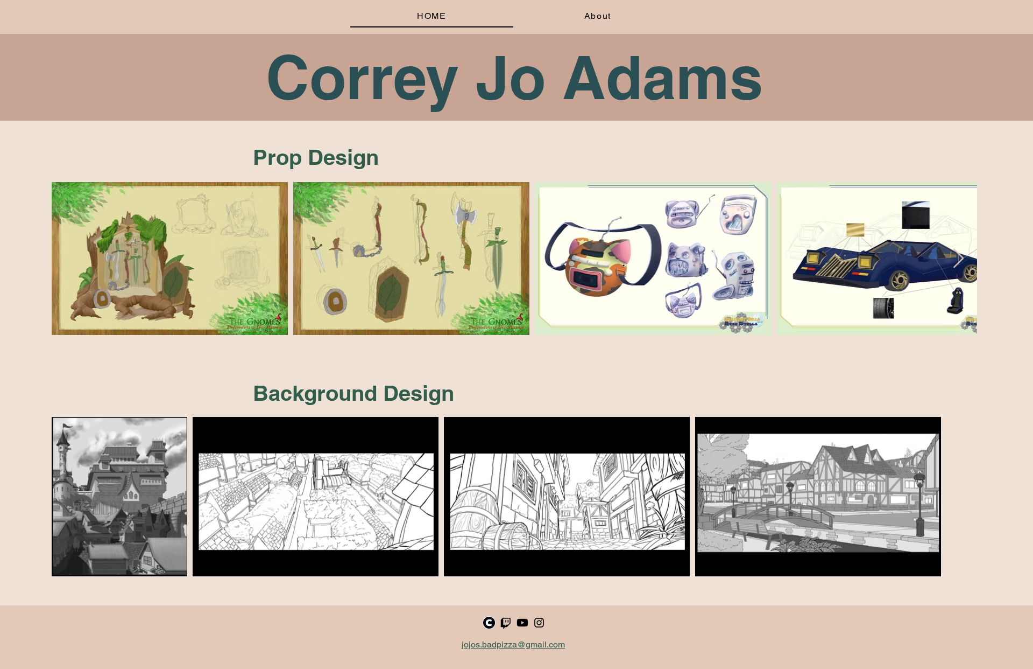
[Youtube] (522, 622)
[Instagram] (539, 622)
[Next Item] (958, 258)
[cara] (489, 622)
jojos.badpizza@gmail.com (513, 644)
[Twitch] (505, 622)
